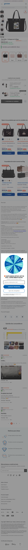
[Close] (25, 255)
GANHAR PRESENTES (14, 286)
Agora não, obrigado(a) (14, 290)
